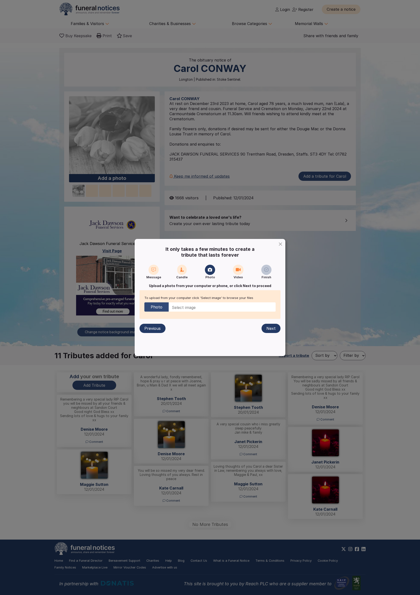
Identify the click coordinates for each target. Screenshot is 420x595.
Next (271, 328)
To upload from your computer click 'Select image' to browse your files (198, 298)
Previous (152, 328)
